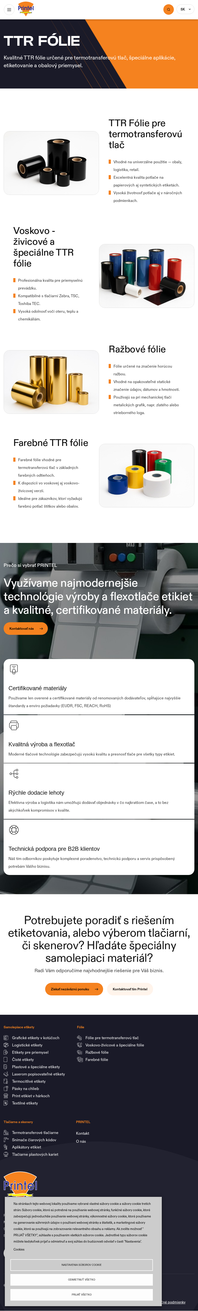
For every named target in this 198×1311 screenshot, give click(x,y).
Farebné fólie (96, 1059)
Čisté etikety (23, 1059)
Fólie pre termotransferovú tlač (112, 1038)
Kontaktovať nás (21, 628)
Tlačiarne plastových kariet (35, 1154)
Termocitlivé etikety (29, 1081)
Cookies (19, 1249)
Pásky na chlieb (26, 1088)
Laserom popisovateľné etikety (38, 1074)
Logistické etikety (27, 1045)
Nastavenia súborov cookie (82, 1265)
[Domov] (26, 5)
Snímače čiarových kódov (34, 1140)
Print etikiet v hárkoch (31, 1096)
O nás (81, 1141)
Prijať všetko (82, 1294)
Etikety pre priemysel (31, 1052)
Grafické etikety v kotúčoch (36, 1038)
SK (183, 9)
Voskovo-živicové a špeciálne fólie (115, 1045)
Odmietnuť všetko (81, 1279)
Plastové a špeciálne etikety (36, 1067)
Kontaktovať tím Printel (130, 989)
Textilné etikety (25, 1103)
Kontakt (82, 1133)
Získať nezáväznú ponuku (70, 989)
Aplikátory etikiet (27, 1147)
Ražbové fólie (97, 1052)
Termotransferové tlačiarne (35, 1132)
